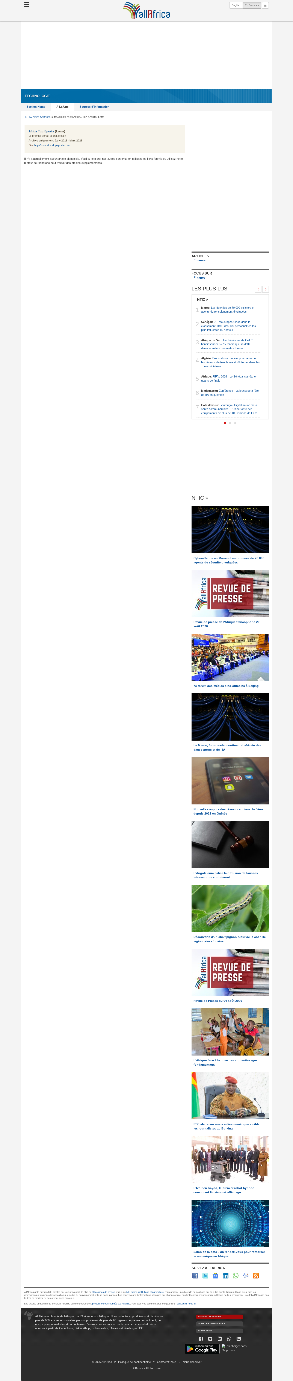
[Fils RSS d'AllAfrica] (256, 1275)
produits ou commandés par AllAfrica (111, 1303)
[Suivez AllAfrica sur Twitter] (205, 1275)
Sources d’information (94, 106)
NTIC (201, 299)
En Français (253, 5)
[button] (225, 423)
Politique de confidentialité (134, 1362)
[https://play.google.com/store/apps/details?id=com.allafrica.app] (202, 1349)
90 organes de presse (103, 1292)
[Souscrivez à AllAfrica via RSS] (238, 1338)
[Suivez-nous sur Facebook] (200, 1338)
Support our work (209, 1316)
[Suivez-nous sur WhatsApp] (229, 1338)
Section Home (36, 106)
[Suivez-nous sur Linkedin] (219, 1338)
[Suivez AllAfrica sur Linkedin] (225, 1275)
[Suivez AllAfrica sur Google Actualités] (215, 1275)
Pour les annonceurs (211, 1323)
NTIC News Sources (37, 116)
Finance (199, 260)
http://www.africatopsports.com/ (52, 145)
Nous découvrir (192, 1362)
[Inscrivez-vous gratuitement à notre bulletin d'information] (246, 1275)
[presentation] (258, 289)
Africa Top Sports (41, 131)
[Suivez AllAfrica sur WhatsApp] (236, 1275)
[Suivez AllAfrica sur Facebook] (195, 1275)
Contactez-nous (167, 1362)
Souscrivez (205, 1330)
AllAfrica (146, 10)
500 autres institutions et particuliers (145, 1292)
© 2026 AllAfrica (102, 1362)
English (236, 5)
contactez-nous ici (186, 1303)
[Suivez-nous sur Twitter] (210, 1338)
